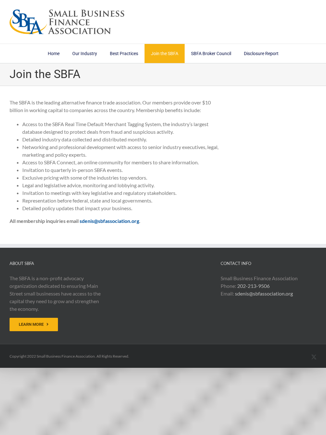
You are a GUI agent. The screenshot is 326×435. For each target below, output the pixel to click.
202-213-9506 (253, 286)
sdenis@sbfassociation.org (109, 221)
